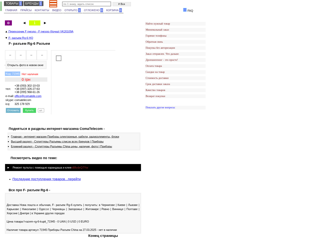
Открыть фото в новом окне (25, 65)
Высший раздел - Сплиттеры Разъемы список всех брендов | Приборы (57, 141)
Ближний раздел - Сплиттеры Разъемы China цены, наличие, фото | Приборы (61, 146)
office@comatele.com (28, 96)
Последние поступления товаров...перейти (46, 179)
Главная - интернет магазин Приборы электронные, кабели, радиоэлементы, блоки (65, 136)
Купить (29, 110)
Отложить (13, 110)
